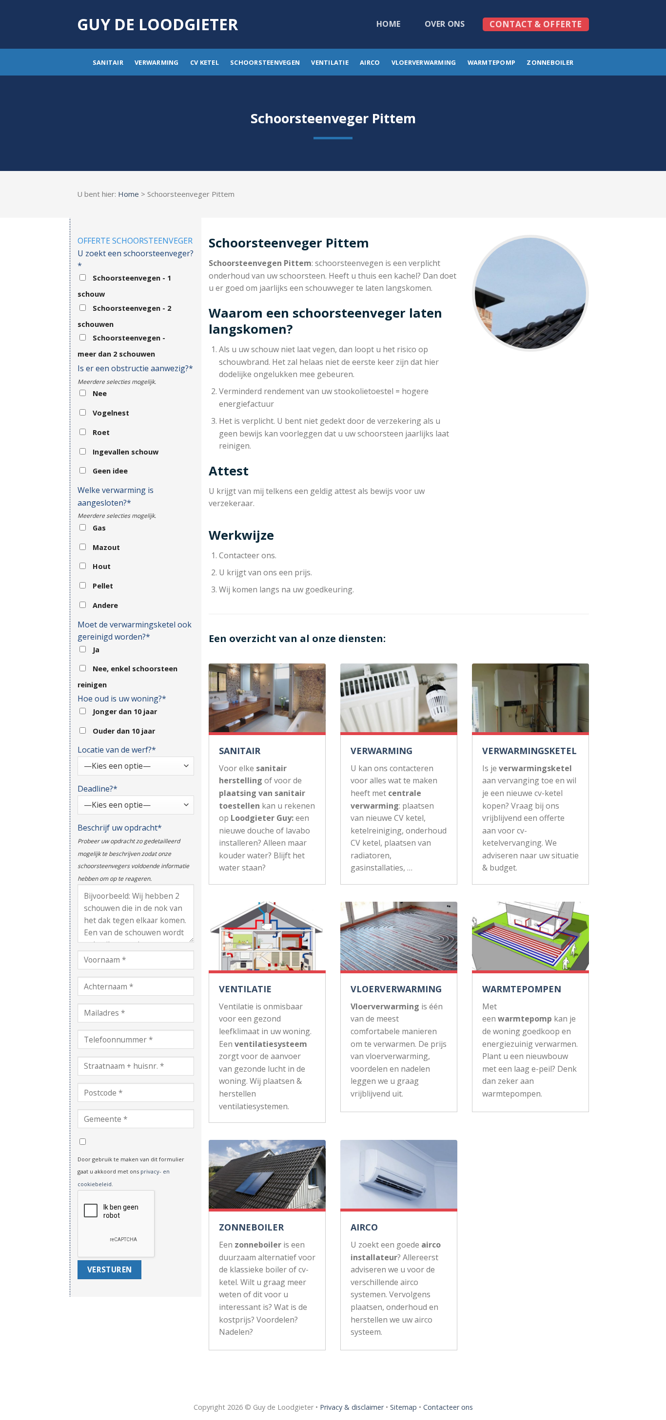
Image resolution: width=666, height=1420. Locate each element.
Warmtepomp (492, 62)
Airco (370, 62)
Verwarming (157, 62)
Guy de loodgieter (157, 24)
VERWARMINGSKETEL (529, 751)
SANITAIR (239, 751)
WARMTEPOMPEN (521, 989)
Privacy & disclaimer (352, 1407)
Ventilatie (330, 62)
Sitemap (403, 1407)
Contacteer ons (448, 1407)
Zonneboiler (550, 62)
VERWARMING (381, 751)
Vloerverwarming (424, 62)
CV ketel (204, 62)
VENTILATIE (245, 989)
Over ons (445, 24)
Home (388, 24)
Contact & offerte (536, 24)
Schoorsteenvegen (265, 62)
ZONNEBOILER (251, 1227)
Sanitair (108, 62)
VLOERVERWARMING (396, 989)
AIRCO (364, 1227)
